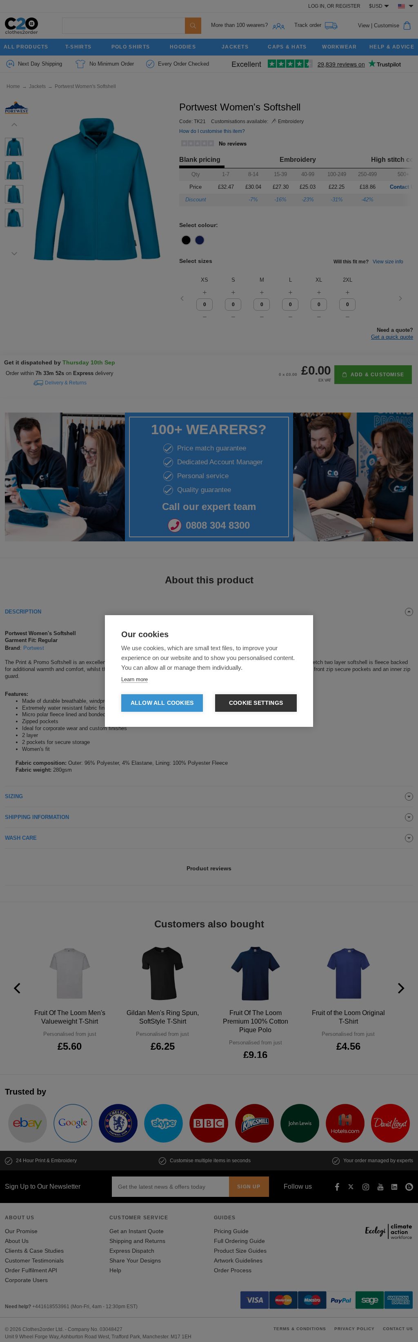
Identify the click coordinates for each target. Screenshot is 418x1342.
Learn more (134, 679)
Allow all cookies (162, 703)
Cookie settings (256, 703)
